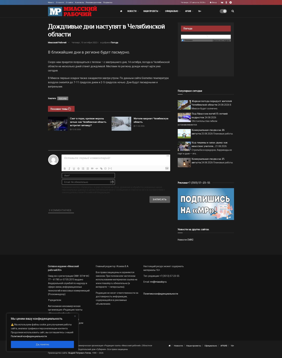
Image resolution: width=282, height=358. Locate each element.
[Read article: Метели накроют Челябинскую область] (121, 124)
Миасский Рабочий (57, 42)
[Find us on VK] (222, 2)
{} (105, 168)
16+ (199, 11)
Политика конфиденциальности (160, 293)
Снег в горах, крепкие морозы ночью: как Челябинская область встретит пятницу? (88, 122)
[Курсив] (69, 169)
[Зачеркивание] (78, 169)
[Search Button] (233, 11)
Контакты (79, 2)
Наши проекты (150, 11)
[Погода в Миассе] (206, 36)
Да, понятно (42, 344)
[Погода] (187, 40)
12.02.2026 (76, 129)
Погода (114, 42)
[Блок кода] (96, 169)
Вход (214, 2)
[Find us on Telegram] (230, 2)
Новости (131, 11)
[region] (42, 332)
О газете (60, 2)
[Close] (75, 316)
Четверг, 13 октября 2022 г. (85, 42)
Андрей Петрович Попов (79, 353)
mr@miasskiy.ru (158, 281)
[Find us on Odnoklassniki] (226, 2)
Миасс (51, 2)
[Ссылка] (101, 169)
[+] (110, 168)
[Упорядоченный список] (83, 169)
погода (63, 98)
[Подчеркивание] (74, 169)
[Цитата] (92, 169)
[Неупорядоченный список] (87, 169)
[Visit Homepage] (72, 11)
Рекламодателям (93, 2)
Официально (171, 11)
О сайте (69, 2)
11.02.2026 (139, 126)
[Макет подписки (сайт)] (206, 203)
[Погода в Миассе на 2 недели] (221, 40)
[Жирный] (65, 169)
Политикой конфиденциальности (29, 336)
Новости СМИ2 (185, 239)
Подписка (107, 2)
